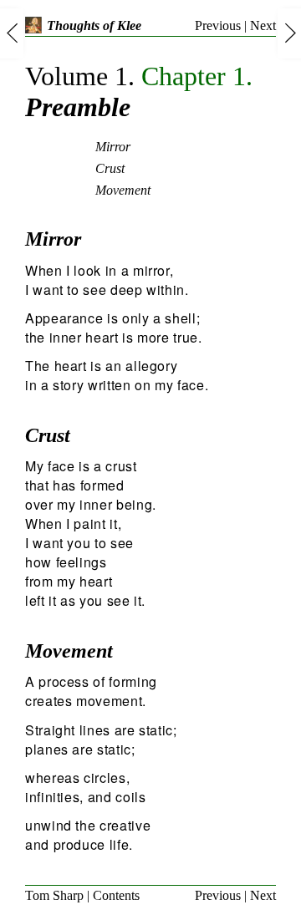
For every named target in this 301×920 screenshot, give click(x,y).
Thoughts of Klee (94, 25)
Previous (218, 25)
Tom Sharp (54, 895)
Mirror (112, 147)
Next (263, 25)
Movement (122, 190)
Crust (110, 168)
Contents (116, 895)
